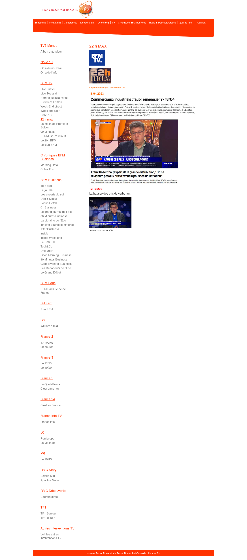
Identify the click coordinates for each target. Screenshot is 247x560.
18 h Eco (46, 186)
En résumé (40, 22)
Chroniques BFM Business (132, 22)
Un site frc (154, 553)
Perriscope (47, 438)
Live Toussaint (50, 93)
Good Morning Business (56, 255)
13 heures (47, 342)
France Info (48, 422)
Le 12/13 (46, 363)
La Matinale (48, 443)
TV (113, 22)
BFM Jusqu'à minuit (53, 136)
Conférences (70, 22)
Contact (201, 22)
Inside (44, 233)
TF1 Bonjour (49, 513)
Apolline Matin (50, 480)
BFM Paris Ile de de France (53, 291)
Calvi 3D (46, 115)
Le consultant (87, 22)
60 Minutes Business (54, 216)
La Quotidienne (50, 384)
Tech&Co (46, 246)
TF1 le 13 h (48, 518)
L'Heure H (47, 251)
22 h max (47, 119)
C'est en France (51, 405)
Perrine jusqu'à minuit (54, 98)
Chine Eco (47, 169)
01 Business (48, 207)
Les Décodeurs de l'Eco (56, 268)
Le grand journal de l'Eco (57, 212)
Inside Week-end (51, 238)
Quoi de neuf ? (186, 22)
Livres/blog (103, 22)
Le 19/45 (46, 459)
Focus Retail (49, 203)
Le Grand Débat (51, 272)
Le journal (47, 190)
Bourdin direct (49, 497)
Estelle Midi (48, 476)
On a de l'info (49, 72)
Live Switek (48, 89)
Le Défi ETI (48, 242)
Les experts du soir (53, 194)
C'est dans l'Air (50, 388)
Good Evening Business (56, 264)
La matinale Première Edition (54, 125)
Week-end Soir (50, 111)
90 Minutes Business (54, 259)
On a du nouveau (52, 68)
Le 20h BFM (48, 140)
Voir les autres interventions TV (51, 536)
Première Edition (51, 102)
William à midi (50, 326)
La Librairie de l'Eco (53, 220)
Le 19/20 (46, 367)
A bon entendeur (51, 51)
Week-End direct (51, 106)
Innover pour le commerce (57, 225)
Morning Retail (50, 165)
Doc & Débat (49, 199)
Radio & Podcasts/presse (162, 22)
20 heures (47, 347)
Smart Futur (48, 309)
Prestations (55, 22)
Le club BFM (49, 145)
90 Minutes (48, 132)
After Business (50, 229)
